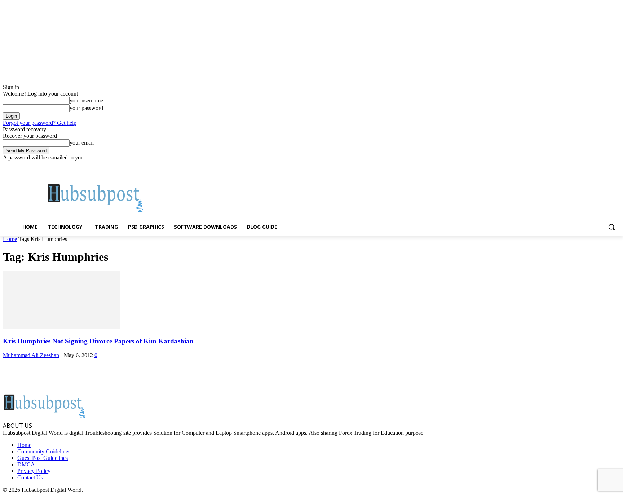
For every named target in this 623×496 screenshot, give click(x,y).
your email (82, 143)
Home (10, 239)
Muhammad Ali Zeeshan (31, 355)
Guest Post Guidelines (42, 458)
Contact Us (30, 477)
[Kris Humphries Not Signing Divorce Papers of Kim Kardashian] (61, 327)
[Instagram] (586, 166)
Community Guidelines (43, 451)
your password (86, 108)
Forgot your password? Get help (39, 123)
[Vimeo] (606, 166)
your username (86, 100)
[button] (611, 227)
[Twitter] (596, 166)
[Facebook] (576, 166)
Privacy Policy (33, 471)
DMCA (26, 464)
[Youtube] (616, 166)
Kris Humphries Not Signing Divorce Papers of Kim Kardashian (98, 341)
